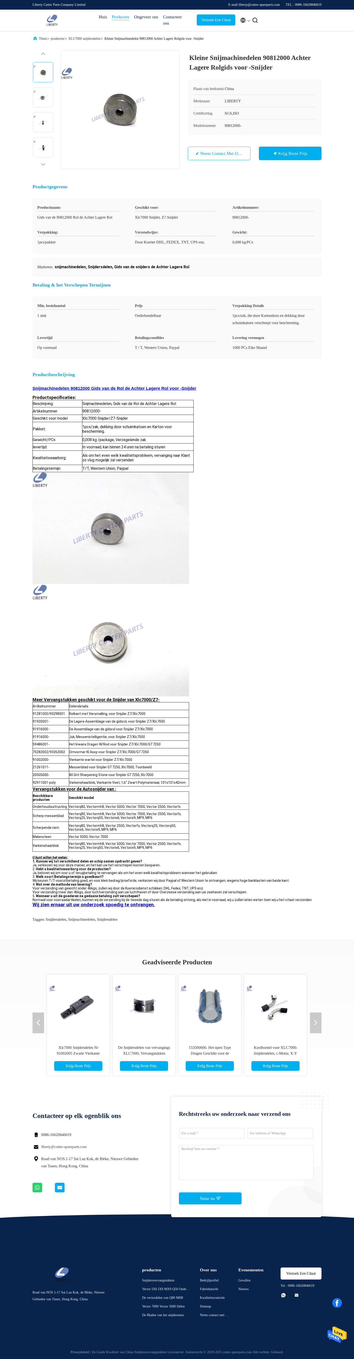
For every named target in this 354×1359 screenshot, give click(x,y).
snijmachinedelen (81, 919)
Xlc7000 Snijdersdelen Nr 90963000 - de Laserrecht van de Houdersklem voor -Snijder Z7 (144, 1053)
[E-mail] (66, 1191)
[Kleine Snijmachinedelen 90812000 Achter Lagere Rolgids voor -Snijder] (120, 110)
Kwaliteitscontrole (212, 1298)
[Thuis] (52, 20)
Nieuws (243, 1289)
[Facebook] (337, 1302)
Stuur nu (208, 1198)
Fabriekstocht (209, 1289)
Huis (103, 16)
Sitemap (205, 1306)
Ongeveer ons (146, 16)
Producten (120, 16)
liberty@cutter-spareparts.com (64, 1147)
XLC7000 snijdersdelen (84, 38)
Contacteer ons (172, 20)
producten (57, 38)
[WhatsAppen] (44, 1191)
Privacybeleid (80, 1352)
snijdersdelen (56, 919)
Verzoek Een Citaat (216, 20)
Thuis (43, 38)
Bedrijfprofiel (209, 1280)
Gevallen (244, 1280)
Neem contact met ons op (224, 153)
